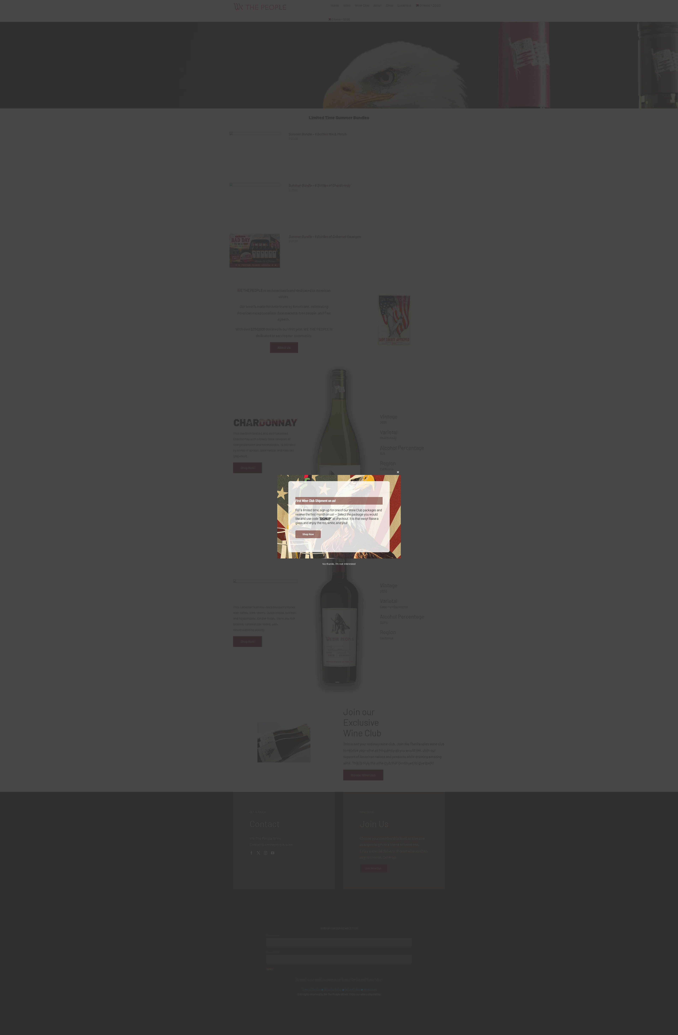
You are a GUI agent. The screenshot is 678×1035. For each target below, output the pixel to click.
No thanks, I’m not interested (339, 564)
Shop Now (308, 534)
